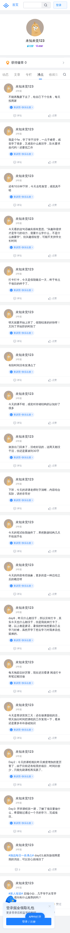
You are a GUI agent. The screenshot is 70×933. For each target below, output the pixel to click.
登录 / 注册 (29, 921)
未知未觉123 (24, 86)
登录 (58, 5)
